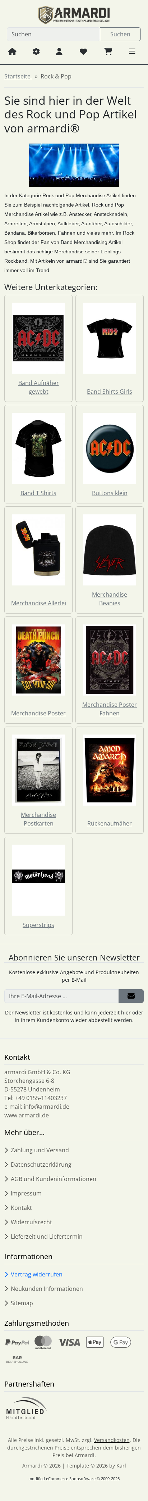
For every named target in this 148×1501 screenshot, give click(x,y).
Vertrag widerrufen (37, 1274)
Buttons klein (110, 493)
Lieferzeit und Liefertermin (47, 1236)
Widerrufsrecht (31, 1222)
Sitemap (22, 1303)
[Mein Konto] (59, 51)
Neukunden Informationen (47, 1289)
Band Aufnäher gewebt (38, 387)
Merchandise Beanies (109, 599)
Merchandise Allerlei (38, 603)
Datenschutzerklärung (41, 1164)
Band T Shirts (38, 493)
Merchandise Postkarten (38, 819)
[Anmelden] (131, 996)
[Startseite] (12, 51)
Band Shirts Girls (109, 391)
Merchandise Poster (38, 713)
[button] (132, 51)
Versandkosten (112, 1440)
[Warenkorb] (108, 51)
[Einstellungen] (36, 51)
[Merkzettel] (83, 51)
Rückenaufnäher (109, 823)
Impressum (26, 1193)
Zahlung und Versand (40, 1150)
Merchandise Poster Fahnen (109, 709)
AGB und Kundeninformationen (53, 1179)
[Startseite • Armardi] (74, 15)
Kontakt (21, 1208)
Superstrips (38, 925)
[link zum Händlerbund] (26, 1408)
